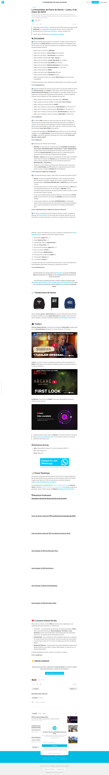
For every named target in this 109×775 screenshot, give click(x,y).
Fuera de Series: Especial (40, 516)
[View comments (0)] (37, 24)
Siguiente (72, 688)
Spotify (35, 282)
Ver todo (35, 747)
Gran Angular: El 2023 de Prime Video (44, 603)
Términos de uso (54, 748)
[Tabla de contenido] (1, 387)
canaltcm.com (38, 655)
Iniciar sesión (103, 2)
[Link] (30, 38)
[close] (67, 726)
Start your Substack (50, 769)
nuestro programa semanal (60, 485)
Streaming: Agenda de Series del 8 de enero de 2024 (49, 498)
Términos (58, 766)
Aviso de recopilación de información (50, 749)
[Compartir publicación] (90, 2)
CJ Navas (40, 720)
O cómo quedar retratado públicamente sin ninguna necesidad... (46, 718)
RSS (62, 284)
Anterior (36, 688)
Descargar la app (60, 769)
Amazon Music (67, 282)
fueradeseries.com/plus (57, 34)
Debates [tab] (44, 713)
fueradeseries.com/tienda (68, 317)
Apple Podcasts (42, 282)
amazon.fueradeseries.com (45, 437)
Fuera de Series (42, 215)
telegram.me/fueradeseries (66, 489)
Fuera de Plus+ (44, 27)
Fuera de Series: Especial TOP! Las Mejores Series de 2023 (51, 533)
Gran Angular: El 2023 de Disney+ (43, 568)
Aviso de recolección (64, 766)
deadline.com (38, 116)
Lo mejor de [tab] (34, 713)
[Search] (87, 2)
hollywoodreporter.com (41, 209)
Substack (48, 772)
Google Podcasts (57, 282)
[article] (54, 720)
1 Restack (42, 679)
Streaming (59, 273)
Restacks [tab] (41, 697)
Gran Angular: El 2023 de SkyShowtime (44, 585)
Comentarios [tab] (35, 697)
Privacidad (53, 766)
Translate (34, 7)
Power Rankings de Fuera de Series (46, 482)
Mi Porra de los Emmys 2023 (40, 717)
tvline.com (57, 209)
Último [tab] (39, 713)
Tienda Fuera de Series (49, 31)
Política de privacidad (63, 749)
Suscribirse (95, 2)
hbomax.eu (38, 171)
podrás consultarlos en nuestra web (52, 487)
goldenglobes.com (39, 85)
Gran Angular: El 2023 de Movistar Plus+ (45, 551)
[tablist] (37, 698)
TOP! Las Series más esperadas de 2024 (62, 516)
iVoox (49, 282)
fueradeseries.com (39, 267)
